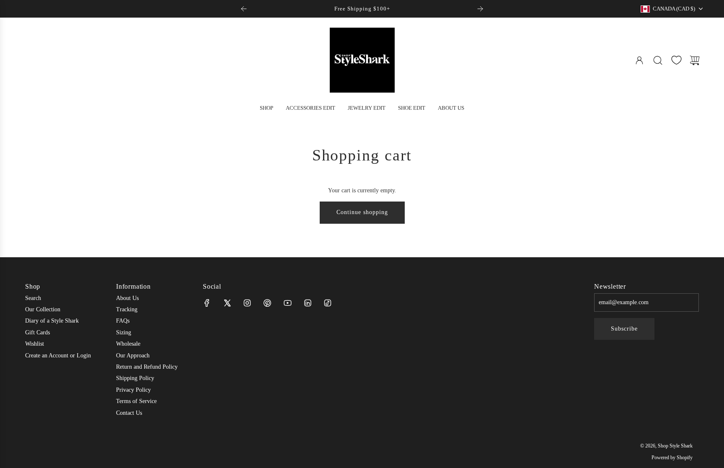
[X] (227, 303)
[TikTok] (327, 303)
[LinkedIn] (307, 303)
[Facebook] (207, 303)
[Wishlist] (676, 60)
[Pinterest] (267, 303)
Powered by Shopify (672, 457)
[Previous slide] (244, 9)
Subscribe (624, 329)
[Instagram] (247, 303)
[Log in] (639, 60)
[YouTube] (287, 303)
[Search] (658, 60)
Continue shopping (362, 212)
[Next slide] (480, 9)
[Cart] (694, 60)
